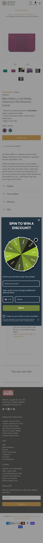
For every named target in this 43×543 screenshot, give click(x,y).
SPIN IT (21, 308)
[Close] (39, 220)
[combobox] (8, 299)
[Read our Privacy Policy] (38, 319)
